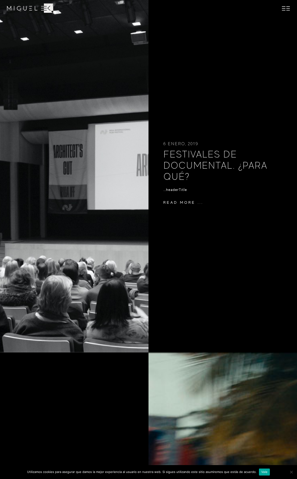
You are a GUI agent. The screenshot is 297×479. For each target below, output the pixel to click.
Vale (264, 472)
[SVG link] (30, 8)
